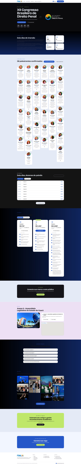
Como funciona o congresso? (28, 349)
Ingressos (32, 1)
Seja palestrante (47, 456)
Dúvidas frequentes (58, 457)
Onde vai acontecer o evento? (29, 358)
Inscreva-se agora (41, 444)
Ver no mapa (46, 319)
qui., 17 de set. (21, 178)
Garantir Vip (41, 230)
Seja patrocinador (47, 457)
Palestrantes (28, 1)
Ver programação (31, 22)
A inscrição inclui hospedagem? (29, 352)
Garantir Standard (25, 230)
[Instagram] (20, 92)
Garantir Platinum (57, 230)
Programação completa (59, 175)
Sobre (34, 456)
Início (24, 1)
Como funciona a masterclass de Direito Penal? (31, 361)
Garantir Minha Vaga (22, 22)
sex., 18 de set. (28, 178)
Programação (36, 458)
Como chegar (53, 319)
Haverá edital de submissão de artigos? (30, 355)
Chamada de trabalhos (58, 458)
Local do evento (57, 456)
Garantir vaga (61, 1)
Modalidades (21, 217)
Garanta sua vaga (41, 203)
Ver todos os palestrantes (49, 61)
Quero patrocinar (41, 294)
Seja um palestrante (60, 61)
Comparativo (27, 217)
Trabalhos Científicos (38, 1)
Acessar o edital (41, 424)
